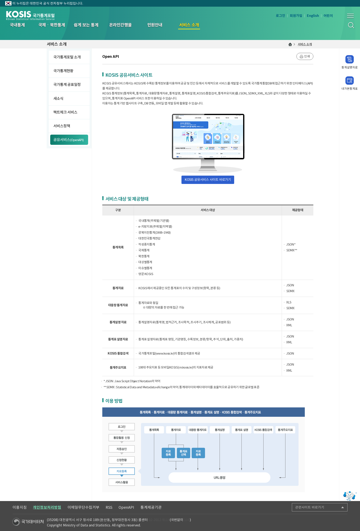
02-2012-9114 (159, 520)
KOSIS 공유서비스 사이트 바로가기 (208, 179)
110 (187, 520)
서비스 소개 (305, 44)
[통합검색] (351, 25)
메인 (290, 44)
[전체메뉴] (350, 15)
